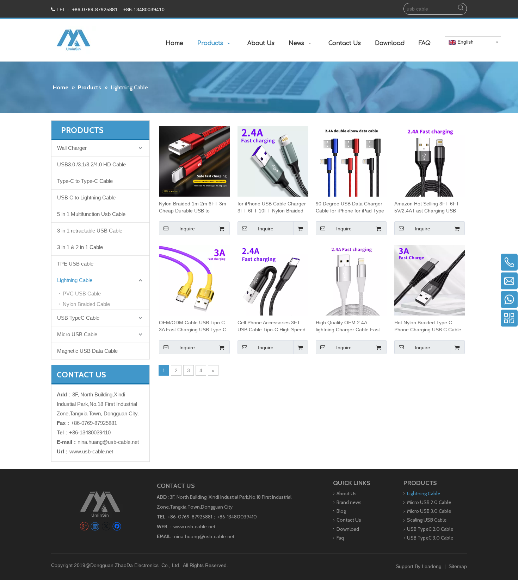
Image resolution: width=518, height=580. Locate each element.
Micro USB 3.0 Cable (429, 511)
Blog (341, 511)
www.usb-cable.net (91, 451)
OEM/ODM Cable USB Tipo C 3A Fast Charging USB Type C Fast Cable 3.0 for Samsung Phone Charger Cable (192, 326)
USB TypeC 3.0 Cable (430, 538)
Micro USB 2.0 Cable (429, 502)
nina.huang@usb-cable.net (108, 442)
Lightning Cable (74, 280)
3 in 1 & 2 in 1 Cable (80, 247)
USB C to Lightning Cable (86, 197)
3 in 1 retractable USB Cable (89, 231)
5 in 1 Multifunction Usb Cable (91, 214)
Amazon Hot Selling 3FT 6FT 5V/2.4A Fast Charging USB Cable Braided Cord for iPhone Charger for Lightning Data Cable (428, 207)
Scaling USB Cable (426, 520)
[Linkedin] (95, 526)
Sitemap (458, 566)
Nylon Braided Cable (86, 304)
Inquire (187, 228)
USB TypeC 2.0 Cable (430, 529)
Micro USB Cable (77, 334)
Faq (340, 538)
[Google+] (84, 526)
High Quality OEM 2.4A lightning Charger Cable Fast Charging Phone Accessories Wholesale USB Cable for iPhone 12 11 (348, 326)
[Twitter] (105, 526)
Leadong (432, 566)
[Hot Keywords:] (461, 8)
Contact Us (349, 520)
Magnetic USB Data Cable (87, 351)
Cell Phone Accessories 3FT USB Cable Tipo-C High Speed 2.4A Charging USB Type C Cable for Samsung (272, 326)
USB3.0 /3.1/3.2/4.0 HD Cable (91, 164)
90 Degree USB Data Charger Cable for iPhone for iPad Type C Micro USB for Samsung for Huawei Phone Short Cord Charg (350, 207)
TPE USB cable (75, 264)
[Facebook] (116, 526)
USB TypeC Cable (78, 318)
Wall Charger (72, 148)
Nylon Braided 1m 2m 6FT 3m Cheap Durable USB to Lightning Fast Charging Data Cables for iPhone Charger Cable (192, 207)
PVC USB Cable (82, 294)
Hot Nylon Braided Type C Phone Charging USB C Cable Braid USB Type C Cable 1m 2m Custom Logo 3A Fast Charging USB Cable (427, 326)
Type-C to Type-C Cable (85, 181)
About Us (347, 493)
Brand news (349, 502)
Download (348, 529)
